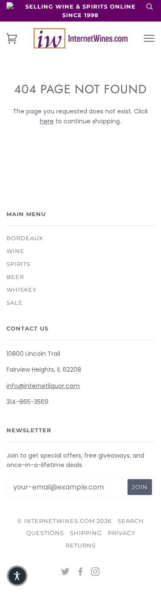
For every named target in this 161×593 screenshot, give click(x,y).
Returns (81, 545)
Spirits (18, 263)
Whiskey (21, 289)
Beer (15, 276)
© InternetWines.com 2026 (64, 520)
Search (131, 520)
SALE (14, 302)
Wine (15, 251)
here (47, 121)
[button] (17, 575)
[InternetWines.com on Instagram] (95, 572)
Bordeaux (24, 238)
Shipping (86, 532)
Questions (45, 532)
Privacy (121, 532)
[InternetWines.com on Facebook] (80, 572)
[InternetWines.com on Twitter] (65, 572)
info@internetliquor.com (43, 386)
